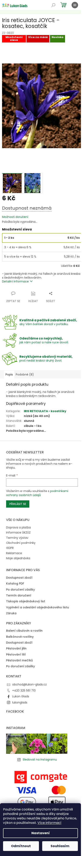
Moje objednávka (18, 558)
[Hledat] (53, 5)
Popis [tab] (9, 374)
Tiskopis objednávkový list (25, 601)
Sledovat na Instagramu (40, 759)
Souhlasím (60, 846)
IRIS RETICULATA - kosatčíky (45, 411)
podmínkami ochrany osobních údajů (37, 493)
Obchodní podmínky (20, 543)
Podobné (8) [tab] (25, 374)
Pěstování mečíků (19, 660)
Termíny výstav (17, 538)
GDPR (10, 548)
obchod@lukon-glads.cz (29, 684)
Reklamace (14, 553)
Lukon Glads (20, 696)
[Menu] (75, 5)
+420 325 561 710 (24, 690)
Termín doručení (18, 595)
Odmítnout (21, 846)
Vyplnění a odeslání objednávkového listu (37, 607)
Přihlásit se (17, 504)
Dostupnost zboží (19, 578)
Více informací (49, 822)
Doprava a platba (18, 527)
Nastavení (40, 833)
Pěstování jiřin (16, 648)
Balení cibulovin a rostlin (24, 631)
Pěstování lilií (16, 655)
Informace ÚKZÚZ (18, 532)
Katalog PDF (15, 584)
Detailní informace (15, 281)
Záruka (11, 613)
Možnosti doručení (15, 217)
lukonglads (19, 702)
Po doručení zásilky (20, 590)
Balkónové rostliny (20, 637)
